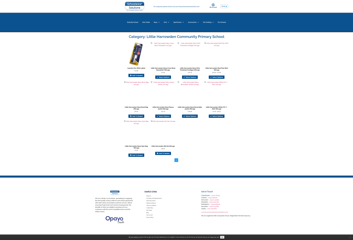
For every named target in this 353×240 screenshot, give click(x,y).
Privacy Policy (150, 217)
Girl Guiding (207, 22)
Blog (147, 212)
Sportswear (177, 22)
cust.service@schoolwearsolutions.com (214, 212)
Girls (165, 22)
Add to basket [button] (137, 75)
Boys (155, 22)
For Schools (222, 22)
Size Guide (146, 22)
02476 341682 (214, 206)
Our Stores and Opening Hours (154, 198)
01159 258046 (212, 198)
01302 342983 (214, 200)
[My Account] (213, 4)
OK (222, 237)
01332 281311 (215, 195)
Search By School (150, 200)
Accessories (192, 22)
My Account (213, 7)
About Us (148, 196)
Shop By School (132, 22)
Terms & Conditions (151, 205)
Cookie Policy (149, 208)
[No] (350, 237)
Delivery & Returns (151, 203)
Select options (164, 77)
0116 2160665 (212, 209)
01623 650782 (214, 202)
